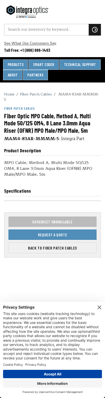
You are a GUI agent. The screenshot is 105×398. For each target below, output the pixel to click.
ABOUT (13, 75)
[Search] (95, 30)
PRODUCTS (16, 64)
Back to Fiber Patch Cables (52, 247)
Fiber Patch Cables (36, 94)
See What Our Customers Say (30, 43)
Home (9, 94)
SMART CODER (43, 64)
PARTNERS (35, 75)
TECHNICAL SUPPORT (80, 64)
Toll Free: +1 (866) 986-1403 (27, 50)
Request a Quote (52, 234)
